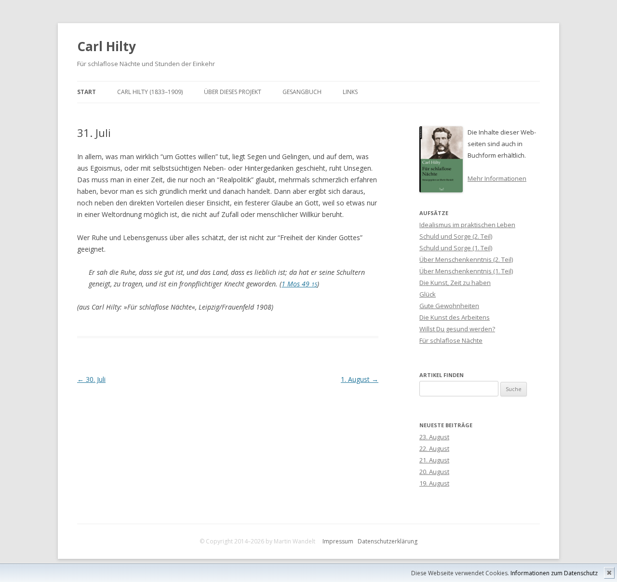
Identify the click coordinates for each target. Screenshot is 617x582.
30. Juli (91, 379)
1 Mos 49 (299, 283)
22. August (434, 448)
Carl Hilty (106, 46)
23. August (434, 437)
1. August (359, 379)
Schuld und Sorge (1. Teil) (455, 248)
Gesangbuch (302, 92)
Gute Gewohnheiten (449, 305)
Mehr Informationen (497, 178)
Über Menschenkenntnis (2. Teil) (466, 259)
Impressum (337, 541)
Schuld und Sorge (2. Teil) (455, 236)
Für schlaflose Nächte (451, 340)
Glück (427, 294)
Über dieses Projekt (232, 92)
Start (86, 92)
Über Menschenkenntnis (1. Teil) (466, 271)
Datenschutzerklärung (387, 541)
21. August (434, 460)
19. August (434, 483)
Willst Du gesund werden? (457, 329)
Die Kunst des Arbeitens (454, 317)
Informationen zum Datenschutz (554, 573)
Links (350, 92)
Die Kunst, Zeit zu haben (455, 282)
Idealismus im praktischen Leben (467, 224)
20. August (434, 471)
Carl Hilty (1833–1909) (150, 92)
